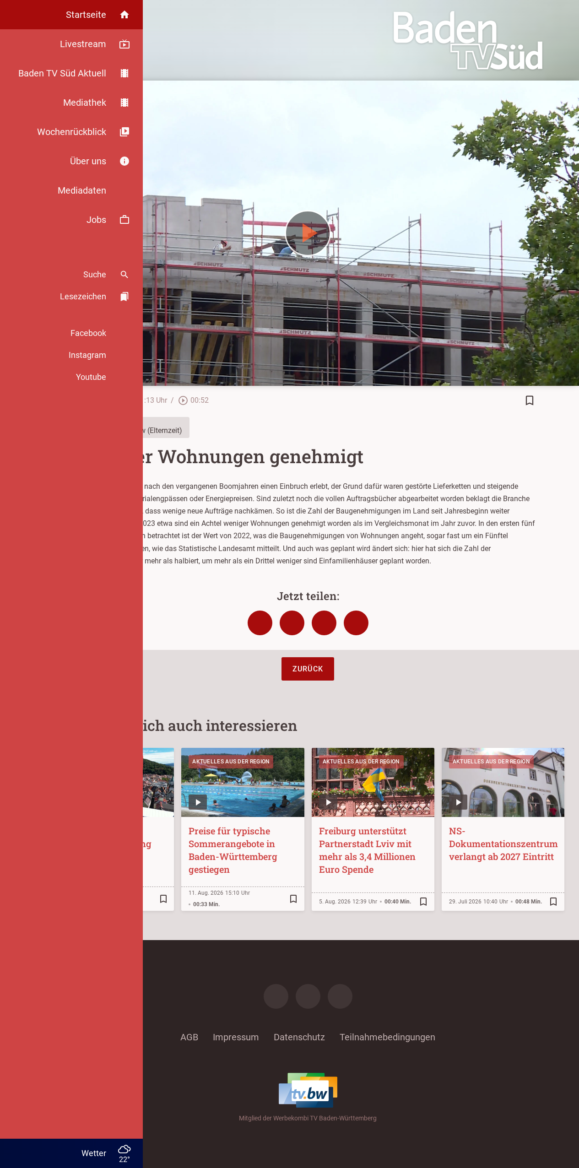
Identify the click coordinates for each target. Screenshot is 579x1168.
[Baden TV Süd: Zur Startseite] (468, 40)
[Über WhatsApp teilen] (324, 623)
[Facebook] (276, 996)
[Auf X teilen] (292, 623)
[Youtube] (340, 996)
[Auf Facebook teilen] (260, 623)
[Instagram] (308, 996)
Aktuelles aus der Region (231, 761)
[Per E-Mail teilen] (356, 623)
